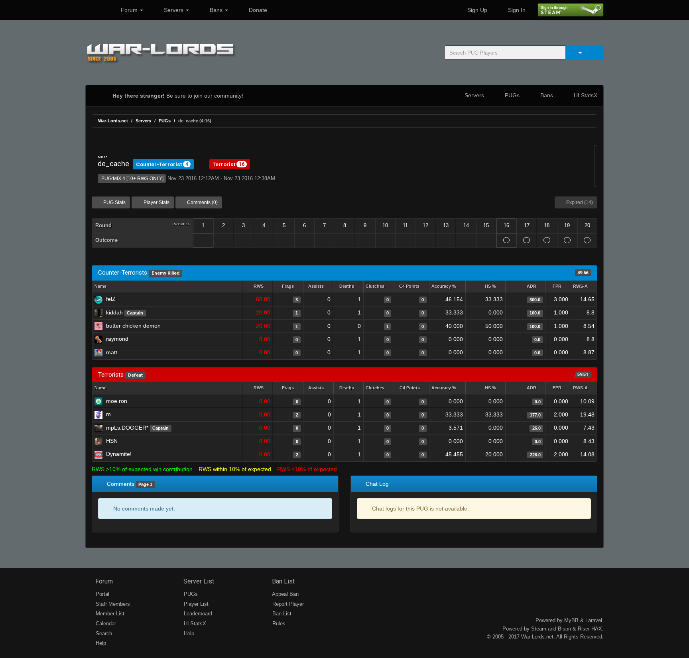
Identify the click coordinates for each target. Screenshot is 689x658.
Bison (564, 629)
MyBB (571, 620)
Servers (173, 10)
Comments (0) (202, 202)
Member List (109, 614)
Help (100, 643)
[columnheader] (258, 287)
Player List (195, 604)
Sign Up (476, 10)
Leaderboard (197, 614)
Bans (216, 10)
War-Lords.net (113, 120)
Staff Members (112, 604)
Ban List (282, 581)
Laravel (593, 620)
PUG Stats (114, 202)
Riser (584, 629)
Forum (129, 10)
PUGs (511, 95)
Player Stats (155, 202)
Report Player (287, 604)
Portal (101, 594)
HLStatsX (584, 95)
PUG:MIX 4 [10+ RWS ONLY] (131, 178)
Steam (538, 629)
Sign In (516, 10)
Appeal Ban (285, 594)
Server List (198, 581)
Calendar (105, 624)
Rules (278, 624)
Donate (257, 10)
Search (103, 633)
